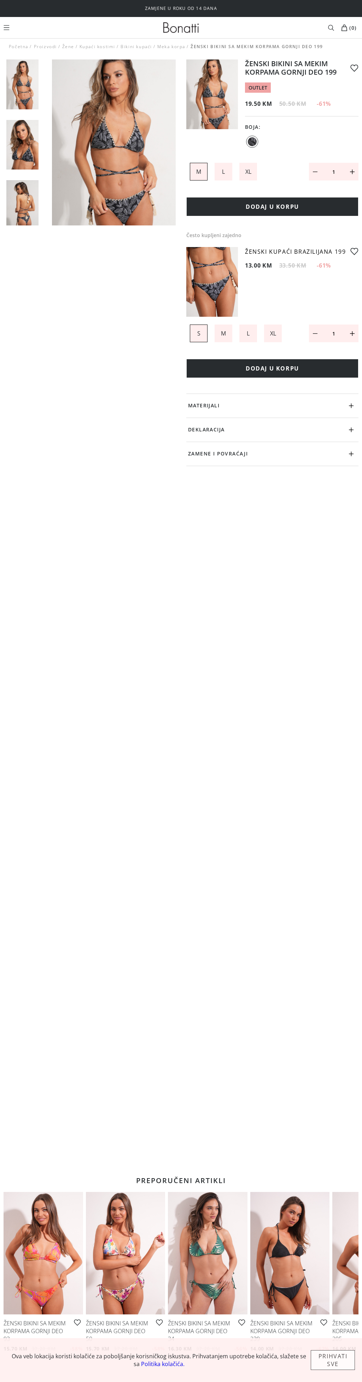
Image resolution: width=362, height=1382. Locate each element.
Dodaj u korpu (272, 207)
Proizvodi (45, 47)
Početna (18, 47)
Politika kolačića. (163, 1364)
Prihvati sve (333, 1360)
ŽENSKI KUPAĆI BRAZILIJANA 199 (295, 251)
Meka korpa (171, 47)
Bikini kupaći (136, 47)
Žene (68, 47)
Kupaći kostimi (97, 47)
